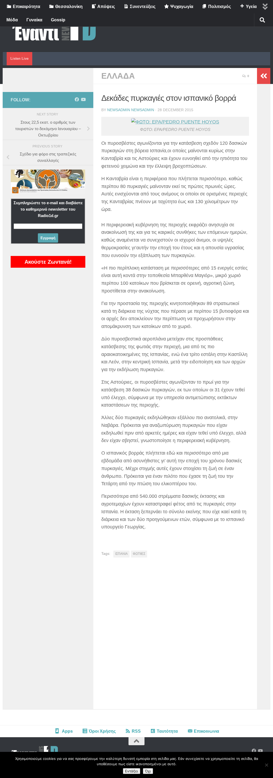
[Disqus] (175, 635)
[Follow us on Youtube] (83, 99)
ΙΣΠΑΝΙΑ (121, 554)
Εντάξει (131, 771)
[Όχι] (266, 765)
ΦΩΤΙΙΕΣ (139, 554)
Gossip (58, 20)
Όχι (148, 771)
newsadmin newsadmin (130, 110)
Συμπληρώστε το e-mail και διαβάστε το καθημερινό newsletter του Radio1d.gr (48, 209)
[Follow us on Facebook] (77, 99)
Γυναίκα (34, 20)
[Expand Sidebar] (263, 76)
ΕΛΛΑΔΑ (118, 75)
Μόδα (12, 20)
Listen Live (19, 59)
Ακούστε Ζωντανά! (48, 262)
